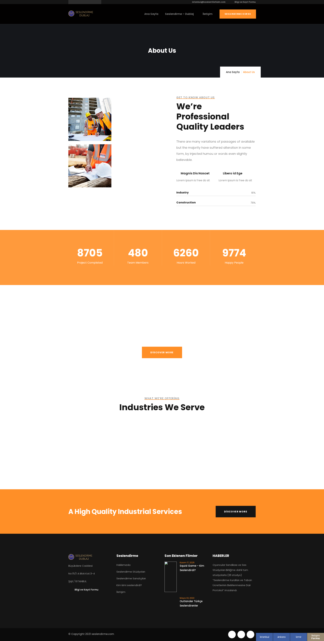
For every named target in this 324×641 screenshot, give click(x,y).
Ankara (281, 637)
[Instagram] (250, 634)
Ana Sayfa (233, 72)
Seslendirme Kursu (238, 14)
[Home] (81, 13)
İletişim (315, 637)
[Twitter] (232, 634)
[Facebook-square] (241, 634)
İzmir (298, 637)
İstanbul (264, 637)
